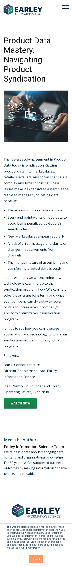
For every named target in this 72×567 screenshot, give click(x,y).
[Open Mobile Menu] (65, 7)
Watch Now (20, 403)
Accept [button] (36, 559)
